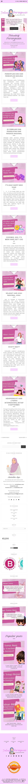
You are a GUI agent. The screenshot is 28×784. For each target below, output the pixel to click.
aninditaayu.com (19, 484)
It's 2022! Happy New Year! (14, 186)
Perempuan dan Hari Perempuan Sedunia (14, 75)
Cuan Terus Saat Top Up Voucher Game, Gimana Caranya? (14, 616)
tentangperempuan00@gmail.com (14, 493)
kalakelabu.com (18, 487)
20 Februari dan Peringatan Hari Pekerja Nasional (14, 131)
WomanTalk (21, 741)
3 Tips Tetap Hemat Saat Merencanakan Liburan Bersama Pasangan (14, 696)
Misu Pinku (14, 512)
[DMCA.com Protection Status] (14, 548)
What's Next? (14, 347)
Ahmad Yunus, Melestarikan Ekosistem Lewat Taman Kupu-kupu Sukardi (14, 588)
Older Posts (22, 437)
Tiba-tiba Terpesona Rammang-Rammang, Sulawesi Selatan (14, 22)
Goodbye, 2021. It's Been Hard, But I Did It (14, 239)
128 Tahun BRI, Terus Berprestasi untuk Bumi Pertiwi (14, 725)
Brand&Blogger (8, 782)
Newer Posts (5, 437)
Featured (6, 741)
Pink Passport (14, 509)
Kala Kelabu (14, 518)
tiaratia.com (8, 487)
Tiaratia (14, 515)
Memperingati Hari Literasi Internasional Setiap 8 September (14, 402)
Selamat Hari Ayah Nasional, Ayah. (14, 294)
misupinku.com (14, 486)
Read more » (14, 100)
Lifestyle (13, 741)
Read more (14, 27)
